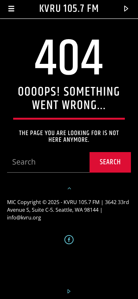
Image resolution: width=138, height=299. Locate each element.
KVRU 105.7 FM (69, 9)
